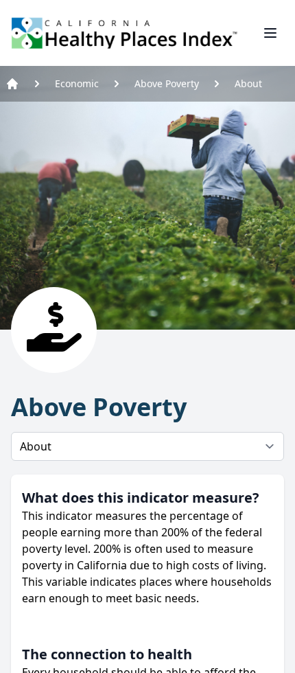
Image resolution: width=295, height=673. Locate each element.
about (248, 83)
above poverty (166, 83)
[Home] (12, 84)
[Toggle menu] (270, 33)
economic (77, 83)
